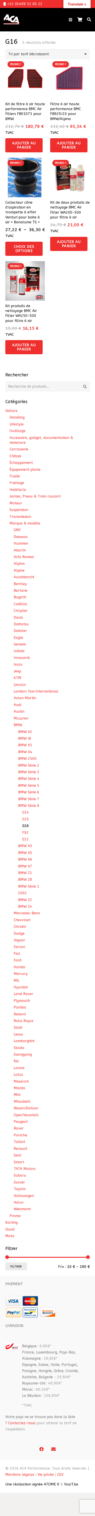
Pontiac (20, 1007)
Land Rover (23, 994)
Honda (19, 967)
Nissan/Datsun (26, 1108)
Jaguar (19, 940)
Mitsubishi (22, 1101)
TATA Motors (25, 1169)
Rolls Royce (23, 1021)
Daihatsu (21, 624)
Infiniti (19, 651)
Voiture (11, 411)
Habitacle (18, 490)
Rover (19, 1128)
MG (16, 980)
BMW (18, 725)
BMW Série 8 (28, 806)
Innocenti (22, 658)
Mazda (19, 1088)
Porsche (20, 1135)
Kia (16, 1061)
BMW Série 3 (28, 772)
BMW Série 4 (28, 779)
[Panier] (80, 19)
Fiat (17, 953)
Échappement (21, 463)
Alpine (19, 570)
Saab (18, 1027)
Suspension (19, 510)
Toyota (20, 1189)
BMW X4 (25, 752)
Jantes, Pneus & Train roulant (35, 496)
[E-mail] (53, 1449)
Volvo (18, 1202)
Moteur (16, 503)
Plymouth (22, 1001)
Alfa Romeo (24, 557)
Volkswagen (24, 1196)
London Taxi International (36, 691)
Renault (20, 1149)
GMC (17, 530)
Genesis (20, 644)
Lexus (18, 1034)
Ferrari (19, 947)
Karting (11, 1222)
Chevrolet (22, 920)
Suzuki (19, 1182)
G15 (25, 819)
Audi (17, 705)
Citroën (20, 927)
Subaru (20, 1175)
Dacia (18, 617)
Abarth (20, 550)
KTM (17, 678)
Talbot (19, 1142)
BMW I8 (24, 738)
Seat (17, 1155)
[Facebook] (41, 1449)
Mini (17, 1095)
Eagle (18, 637)
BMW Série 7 (28, 799)
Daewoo (21, 537)
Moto (9, 1236)
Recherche (85, 387)
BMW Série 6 (28, 792)
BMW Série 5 (28, 785)
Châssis (15, 456)
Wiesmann (22, 1209)
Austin (19, 711)
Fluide (15, 476)
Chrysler (21, 611)
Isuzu (18, 664)
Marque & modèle (25, 523)
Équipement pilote (25, 469)
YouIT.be (71, 1484)
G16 (25, 826)
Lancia (19, 1068)
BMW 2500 (27, 758)
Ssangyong (23, 1054)
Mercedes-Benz (27, 913)
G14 (25, 812)
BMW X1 (25, 745)
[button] (70, 19)
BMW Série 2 (28, 765)
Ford (17, 960)
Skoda (19, 1048)
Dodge (19, 933)
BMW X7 (25, 866)
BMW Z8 (25, 879)
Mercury (21, 974)
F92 (25, 833)
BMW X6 (25, 859)
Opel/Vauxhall (26, 1115)
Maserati (21, 1081)
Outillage (17, 431)
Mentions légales (19, 1474)
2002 (22, 893)
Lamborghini (24, 1041)
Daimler (20, 631)
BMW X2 (25, 732)
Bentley (20, 584)
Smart (19, 1162)
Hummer (21, 543)
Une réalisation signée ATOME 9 (32, 1484)
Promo (15, 1216)
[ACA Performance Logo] (11, 19)
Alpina (19, 563)
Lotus (18, 1074)
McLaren (21, 718)
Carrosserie (19, 449)
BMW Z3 (25, 900)
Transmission (20, 517)
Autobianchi (24, 577)
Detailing (17, 417)
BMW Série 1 (28, 886)
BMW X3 (25, 846)
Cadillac (20, 604)
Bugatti (20, 597)
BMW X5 (25, 853)
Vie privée (46, 1474)
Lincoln (20, 685)
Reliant (20, 1014)
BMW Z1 (25, 873)
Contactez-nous (22, 1423)
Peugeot (21, 1122)
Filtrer (16, 1266)
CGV (60, 1474)
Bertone (20, 590)
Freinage (17, 483)
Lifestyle (17, 424)
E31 (25, 839)
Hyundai (21, 987)
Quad (10, 1229)
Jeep (17, 671)
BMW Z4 (25, 906)
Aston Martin (25, 698)
